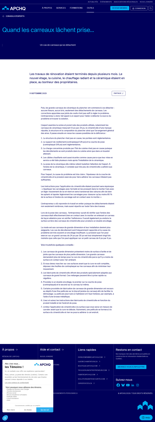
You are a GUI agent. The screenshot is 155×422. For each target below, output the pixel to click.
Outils (90, 8)
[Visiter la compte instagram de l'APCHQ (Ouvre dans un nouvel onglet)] (137, 385)
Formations (76, 8)
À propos (47, 8)
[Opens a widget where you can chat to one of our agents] (146, 418)
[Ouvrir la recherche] (150, 8)
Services (61, 8)
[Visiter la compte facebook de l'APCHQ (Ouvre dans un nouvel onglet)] (118, 385)
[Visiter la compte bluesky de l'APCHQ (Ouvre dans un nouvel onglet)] (123, 385)
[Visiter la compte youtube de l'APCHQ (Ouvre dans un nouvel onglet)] (127, 385)
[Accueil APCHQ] (14, 8)
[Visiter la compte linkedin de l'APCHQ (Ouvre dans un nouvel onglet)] (132, 385)
